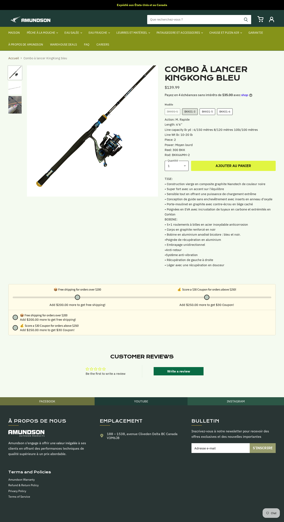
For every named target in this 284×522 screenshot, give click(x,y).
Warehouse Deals (63, 44)
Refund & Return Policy (23, 485)
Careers (102, 44)
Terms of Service (19, 496)
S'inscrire (263, 448)
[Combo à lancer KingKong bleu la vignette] (15, 73)
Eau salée (72, 33)
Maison (14, 33)
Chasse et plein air (224, 33)
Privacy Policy (17, 491)
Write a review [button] (178, 371)
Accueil (13, 58)
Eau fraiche (98, 33)
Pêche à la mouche (41, 33)
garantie (255, 33)
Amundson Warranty (21, 479)
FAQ (86, 44)
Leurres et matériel (132, 33)
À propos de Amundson (25, 44)
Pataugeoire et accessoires (179, 33)
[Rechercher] (245, 19)
